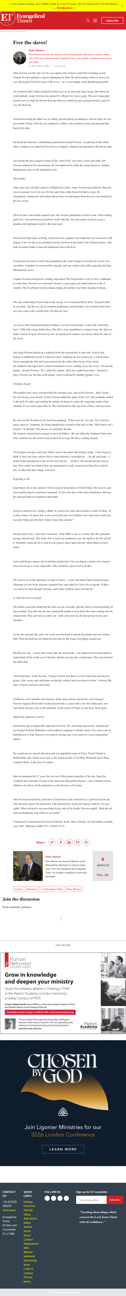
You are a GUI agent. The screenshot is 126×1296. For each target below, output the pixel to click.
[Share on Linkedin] (69, 842)
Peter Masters (36, 50)
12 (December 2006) (52, 889)
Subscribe (112, 20)
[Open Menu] (95, 20)
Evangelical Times (67, 1292)
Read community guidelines (17, 907)
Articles (19, 889)
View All (102, 875)
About (27, 1235)
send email (9, 1210)
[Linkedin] (66, 1198)
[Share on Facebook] (60, 842)
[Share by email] (77, 842)
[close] (122, 5)
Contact (28, 1239)
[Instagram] (60, 1198)
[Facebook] (47, 1198)
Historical (32, 889)
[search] (88, 20)
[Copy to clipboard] (86, 842)
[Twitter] (53, 1198)
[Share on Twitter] (52, 842)
